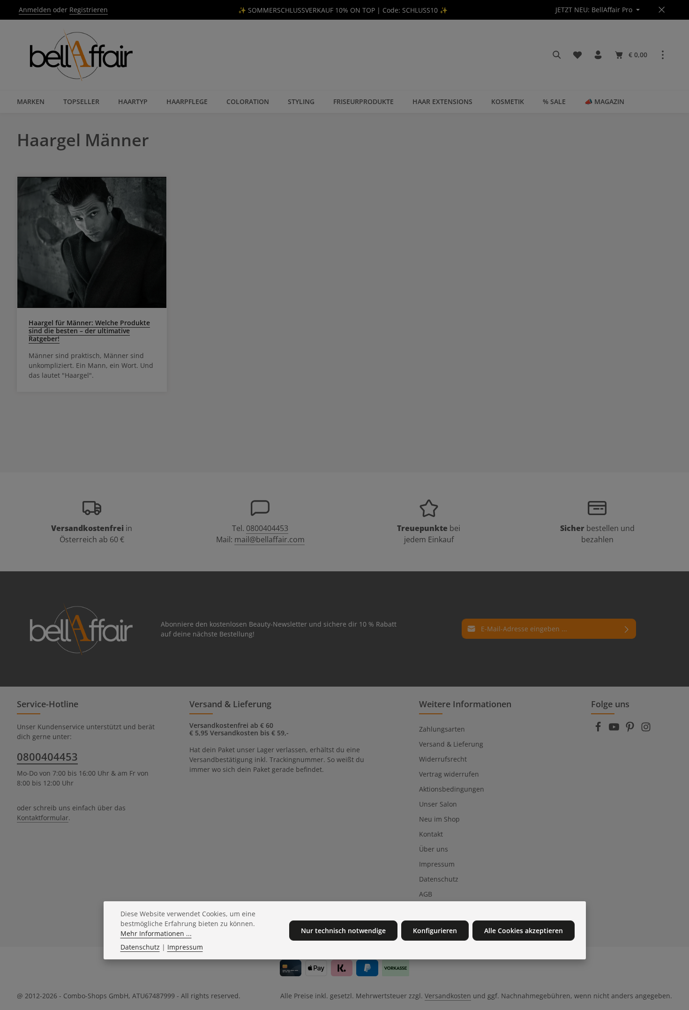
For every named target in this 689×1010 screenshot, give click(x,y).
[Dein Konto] (598, 54)
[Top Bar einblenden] (662, 54)
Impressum (437, 864)
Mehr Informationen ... (156, 933)
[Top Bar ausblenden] (661, 10)
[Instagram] (646, 729)
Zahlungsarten (442, 729)
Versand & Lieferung (451, 744)
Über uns (433, 849)
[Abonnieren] (627, 629)
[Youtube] (615, 729)
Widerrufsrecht (443, 759)
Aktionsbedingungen (451, 789)
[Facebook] (599, 729)
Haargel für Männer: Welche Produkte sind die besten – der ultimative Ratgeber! (89, 330)
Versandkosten (448, 995)
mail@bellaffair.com (269, 539)
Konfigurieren (435, 930)
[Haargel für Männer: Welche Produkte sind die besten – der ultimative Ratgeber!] (91, 242)
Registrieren (88, 10)
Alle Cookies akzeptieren (523, 930)
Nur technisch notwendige (343, 930)
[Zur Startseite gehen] (79, 55)
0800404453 (267, 528)
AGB (425, 894)
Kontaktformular (42, 817)
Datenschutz (438, 879)
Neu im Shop (439, 819)
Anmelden (35, 10)
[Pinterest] (631, 729)
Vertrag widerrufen (449, 774)
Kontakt (431, 834)
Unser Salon (438, 804)
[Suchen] (556, 54)
